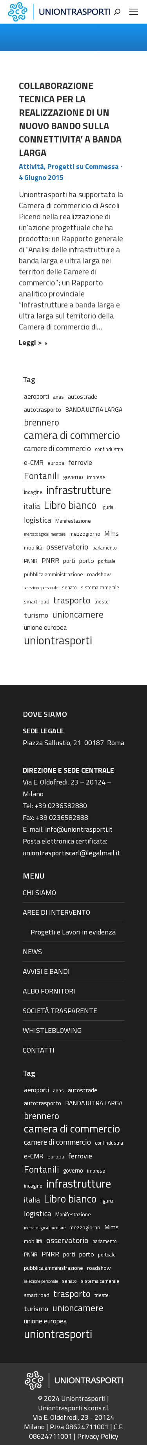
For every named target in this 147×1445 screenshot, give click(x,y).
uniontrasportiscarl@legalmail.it (71, 852)
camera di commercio (72, 435)
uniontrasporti (58, 640)
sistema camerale (100, 587)
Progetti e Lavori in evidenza (73, 932)
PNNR (31, 561)
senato (69, 587)
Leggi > (30, 343)
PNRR (50, 560)
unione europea (45, 627)
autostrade (82, 396)
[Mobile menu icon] (133, 11)
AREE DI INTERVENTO (56, 912)
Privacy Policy (97, 1436)
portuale (107, 561)
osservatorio (67, 547)
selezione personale (41, 588)
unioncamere (77, 614)
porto (86, 560)
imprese (96, 477)
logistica (37, 519)
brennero (41, 422)
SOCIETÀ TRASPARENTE (60, 1010)
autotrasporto (42, 409)
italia (32, 506)
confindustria (109, 449)
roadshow (99, 574)
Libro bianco (70, 505)
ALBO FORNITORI (49, 991)
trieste (101, 601)
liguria (106, 507)
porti (69, 560)
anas (58, 396)
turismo (36, 614)
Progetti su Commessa (83, 166)
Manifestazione (73, 520)
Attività (31, 166)
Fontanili (41, 475)
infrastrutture (78, 490)
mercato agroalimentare (44, 534)
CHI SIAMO (39, 892)
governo (73, 476)
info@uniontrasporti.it (79, 829)
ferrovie (80, 462)
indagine (33, 492)
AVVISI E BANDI (46, 971)
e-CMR (34, 462)
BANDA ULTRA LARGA (93, 409)
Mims (111, 533)
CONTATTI (38, 1050)
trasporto (72, 600)
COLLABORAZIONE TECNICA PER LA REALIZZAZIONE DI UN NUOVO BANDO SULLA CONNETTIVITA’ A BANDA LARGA (70, 118)
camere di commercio (57, 448)
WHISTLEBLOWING (52, 1030)
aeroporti (36, 396)
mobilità (33, 547)
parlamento (105, 547)
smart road (36, 601)
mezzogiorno (84, 533)
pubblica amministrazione (53, 574)
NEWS (32, 951)
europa (55, 463)
